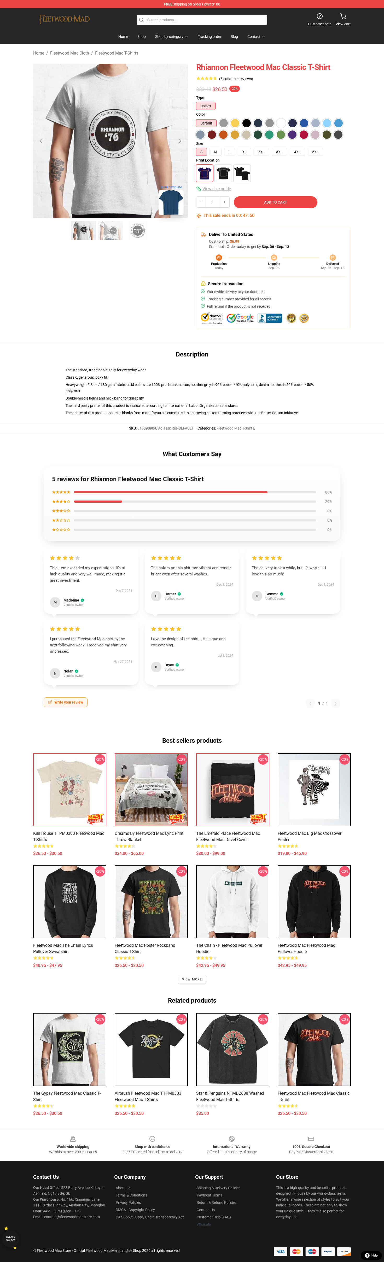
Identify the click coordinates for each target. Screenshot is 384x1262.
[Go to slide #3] (137, 230)
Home (38, 53)
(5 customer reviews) (236, 79)
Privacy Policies (128, 1202)
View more (192, 979)
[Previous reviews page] (310, 703)
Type (200, 98)
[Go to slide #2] (110, 230)
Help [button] (374, 1255)
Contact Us (206, 1210)
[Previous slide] (41, 140)
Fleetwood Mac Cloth (69, 53)
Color (200, 114)
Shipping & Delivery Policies (218, 1188)
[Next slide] (179, 140)
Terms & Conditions (131, 1195)
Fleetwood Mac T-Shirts (116, 53)
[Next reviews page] (335, 703)
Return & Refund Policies (216, 1202)
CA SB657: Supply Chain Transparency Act (150, 1217)
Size (199, 143)
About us (123, 1188)
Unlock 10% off (10, 1239)
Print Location (208, 160)
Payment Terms (209, 1195)
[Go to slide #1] (83, 230)
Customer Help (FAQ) (214, 1217)
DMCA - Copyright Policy (135, 1210)
